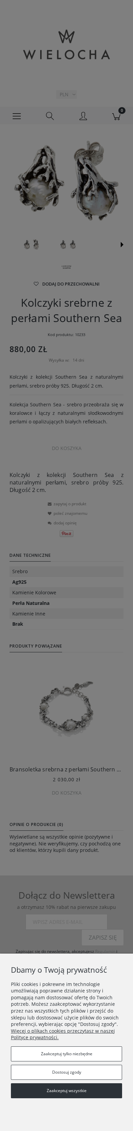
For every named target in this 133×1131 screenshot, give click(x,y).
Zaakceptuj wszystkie (67, 1090)
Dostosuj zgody (66, 1072)
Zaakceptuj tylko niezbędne (66, 1054)
